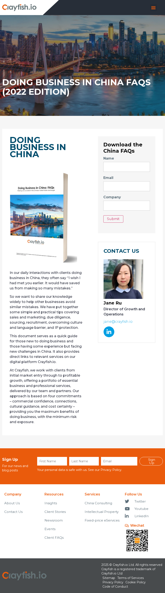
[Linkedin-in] (109, 331)
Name (108, 158)
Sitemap (108, 578)
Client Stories (55, 512)
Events (49, 529)
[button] (153, 7)
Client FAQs (54, 538)
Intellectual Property (102, 512)
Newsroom (53, 520)
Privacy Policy (111, 470)
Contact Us (13, 512)
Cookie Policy (135, 582)
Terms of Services (130, 578)
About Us (12, 503)
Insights (50, 503)
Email (108, 178)
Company (112, 197)
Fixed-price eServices (102, 520)
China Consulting (98, 503)
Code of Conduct (115, 586)
